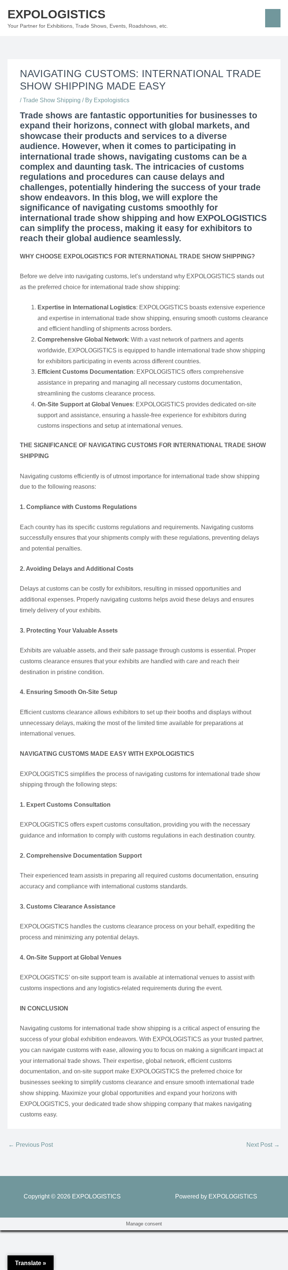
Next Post (263, 1145)
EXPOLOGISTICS (56, 14)
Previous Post (30, 1145)
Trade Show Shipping (52, 100)
